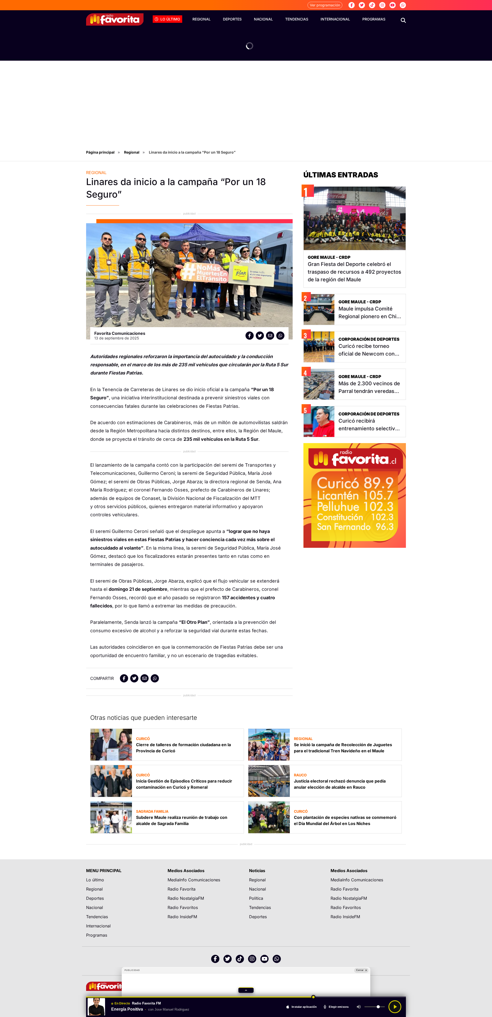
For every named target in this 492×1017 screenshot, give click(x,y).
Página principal (100, 152)
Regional (201, 19)
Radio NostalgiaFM (186, 898)
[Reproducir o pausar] (394, 1006)
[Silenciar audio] (358, 1006)
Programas (373, 19)
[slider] (246, 997)
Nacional (263, 19)
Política (256, 898)
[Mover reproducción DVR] (314, 997)
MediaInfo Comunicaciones (194, 879)
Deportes (232, 19)
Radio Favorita (182, 889)
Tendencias (296, 19)
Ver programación (325, 5)
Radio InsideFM (182, 916)
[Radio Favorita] (115, 19)
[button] (246, 990)
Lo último (170, 19)
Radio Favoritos (183, 907)
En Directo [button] (122, 1003)
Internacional (335, 19)
